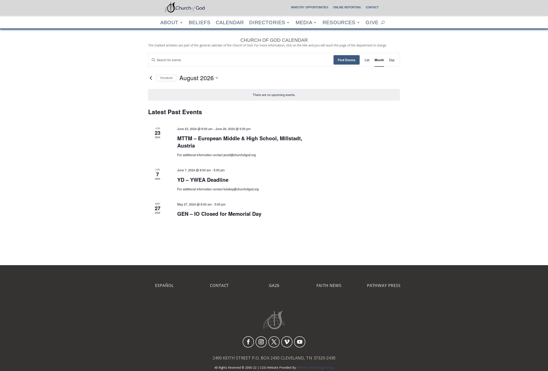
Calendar (230, 22)
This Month (166, 78)
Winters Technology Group (315, 367)
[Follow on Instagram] (261, 341)
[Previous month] (150, 77)
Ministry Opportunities (309, 7)
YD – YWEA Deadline (202, 179)
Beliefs (199, 22)
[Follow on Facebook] (248, 341)
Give (372, 22)
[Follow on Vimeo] (286, 341)
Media (304, 22)
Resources (339, 22)
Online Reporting (347, 7)
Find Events (346, 60)
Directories (267, 22)
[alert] (274, 95)
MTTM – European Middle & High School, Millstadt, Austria (239, 142)
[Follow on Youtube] (299, 341)
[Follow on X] (274, 341)
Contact (372, 7)
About (169, 22)
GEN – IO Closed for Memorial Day (219, 213)
